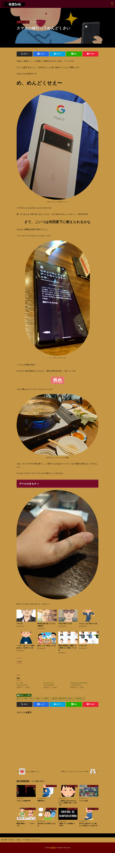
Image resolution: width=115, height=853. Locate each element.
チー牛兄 (20, 683)
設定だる (81, 698)
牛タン (73, 698)
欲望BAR (64, 698)
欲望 (56, 698)
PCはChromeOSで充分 (79, 683)
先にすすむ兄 (48, 683)
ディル (41, 698)
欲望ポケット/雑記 (23, 22)
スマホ (21, 698)
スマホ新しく (31, 698)
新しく (49, 698)
